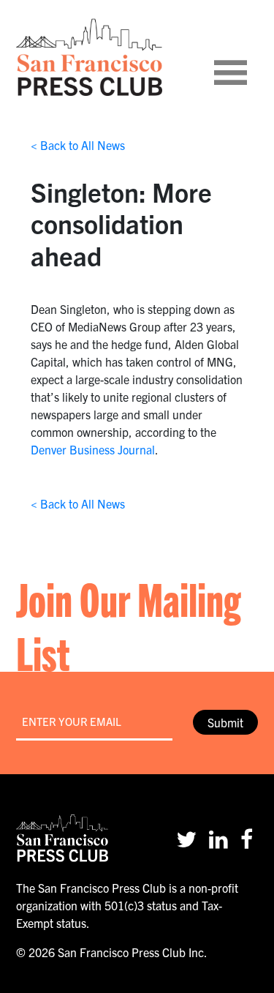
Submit (225, 722)
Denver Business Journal (93, 449)
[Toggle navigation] (248, 57)
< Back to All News (78, 145)
